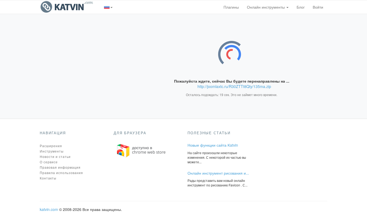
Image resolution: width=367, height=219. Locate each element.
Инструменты (52, 151)
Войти (318, 7)
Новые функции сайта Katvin (213, 145)
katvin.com (49, 209)
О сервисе (49, 162)
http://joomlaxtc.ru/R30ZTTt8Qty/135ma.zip (234, 86)
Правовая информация (60, 167)
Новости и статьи (55, 156)
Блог (301, 7)
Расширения (51, 145)
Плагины (231, 7)
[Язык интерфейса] (108, 7)
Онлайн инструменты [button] (266, 7)
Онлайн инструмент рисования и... (218, 173)
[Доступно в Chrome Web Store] (141, 150)
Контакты (48, 178)
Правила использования (61, 172)
